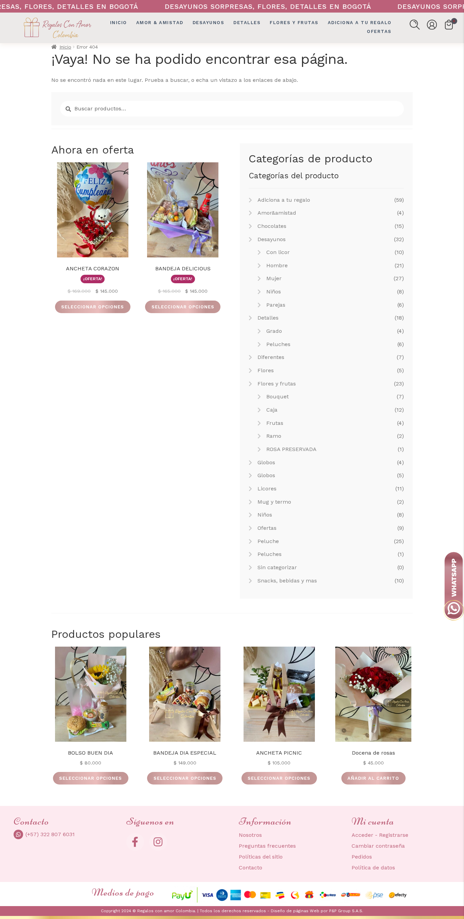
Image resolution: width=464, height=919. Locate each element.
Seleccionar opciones (92, 306)
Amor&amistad (276, 213)
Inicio (118, 22)
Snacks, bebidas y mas (287, 580)
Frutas (274, 423)
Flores (265, 370)
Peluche (268, 541)
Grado (274, 331)
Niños (273, 291)
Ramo (273, 436)
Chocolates (271, 226)
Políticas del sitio (261, 856)
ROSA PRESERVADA (291, 449)
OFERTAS (379, 31)
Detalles (247, 22)
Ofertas (266, 528)
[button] (414, 24)
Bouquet (277, 396)
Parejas (275, 305)
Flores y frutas (294, 22)
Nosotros (250, 835)
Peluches (278, 344)
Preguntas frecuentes (267, 846)
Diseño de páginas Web (296, 910)
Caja (272, 410)
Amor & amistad (159, 22)
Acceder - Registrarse (380, 835)
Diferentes (270, 357)
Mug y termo (274, 502)
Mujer (274, 278)
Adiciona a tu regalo (360, 22)
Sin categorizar (277, 567)
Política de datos (373, 867)
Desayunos (209, 22)
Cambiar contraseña (378, 846)
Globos (266, 462)
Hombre (277, 265)
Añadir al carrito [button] (373, 778)
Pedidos (362, 856)
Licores (266, 488)
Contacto (250, 867)
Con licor (278, 252)
